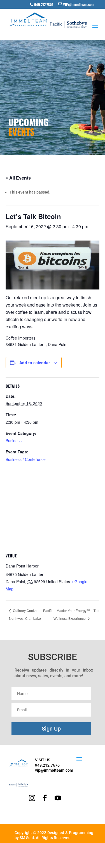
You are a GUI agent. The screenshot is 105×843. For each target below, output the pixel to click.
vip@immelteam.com (54, 770)
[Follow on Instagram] (32, 798)
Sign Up (51, 728)
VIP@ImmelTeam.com (78, 4)
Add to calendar (34, 362)
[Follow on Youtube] (58, 798)
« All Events (18, 178)
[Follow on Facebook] (45, 798)
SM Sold (27, 837)
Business (14, 440)
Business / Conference (26, 459)
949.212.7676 (43, 4)
